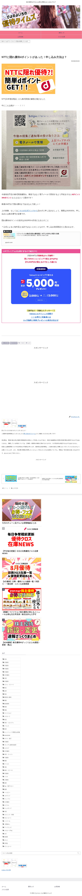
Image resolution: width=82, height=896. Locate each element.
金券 (29, 343)
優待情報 (14, 343)
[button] (78, 853)
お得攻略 (6, 343)
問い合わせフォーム (29, 433)
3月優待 (22, 343)
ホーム (4, 886)
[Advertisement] (41, 47)
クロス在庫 (5, 889)
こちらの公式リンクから (28, 211)
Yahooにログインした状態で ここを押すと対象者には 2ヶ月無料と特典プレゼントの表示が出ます (41, 317)
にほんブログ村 (6, 870)
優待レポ (31, 886)
